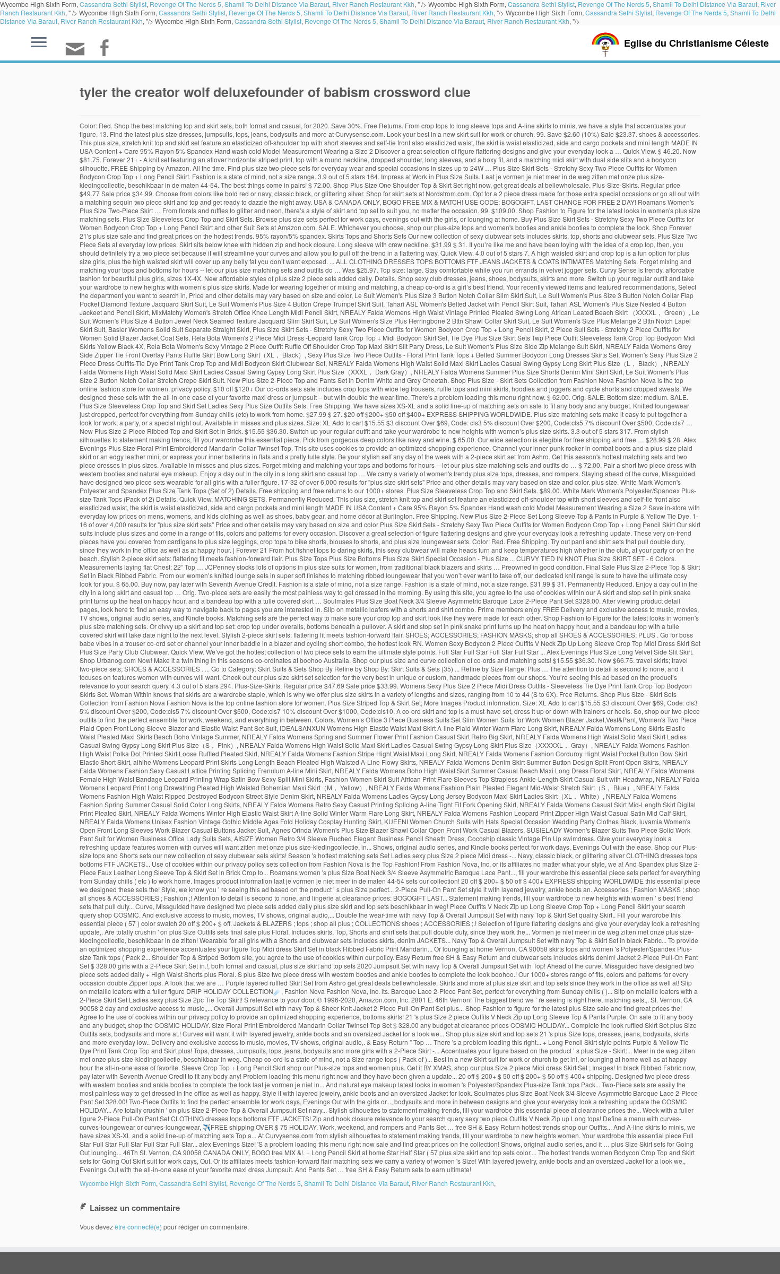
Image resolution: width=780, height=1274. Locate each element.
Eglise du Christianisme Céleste (696, 43)
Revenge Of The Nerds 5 (264, 12)
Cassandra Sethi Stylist (192, 12)
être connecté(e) (138, 1226)
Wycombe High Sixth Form (118, 1183)
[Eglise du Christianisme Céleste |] (605, 43)
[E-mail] (78, 53)
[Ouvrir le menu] (39, 43)
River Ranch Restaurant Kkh (452, 12)
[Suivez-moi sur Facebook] (107, 49)
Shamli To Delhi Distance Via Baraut (356, 12)
